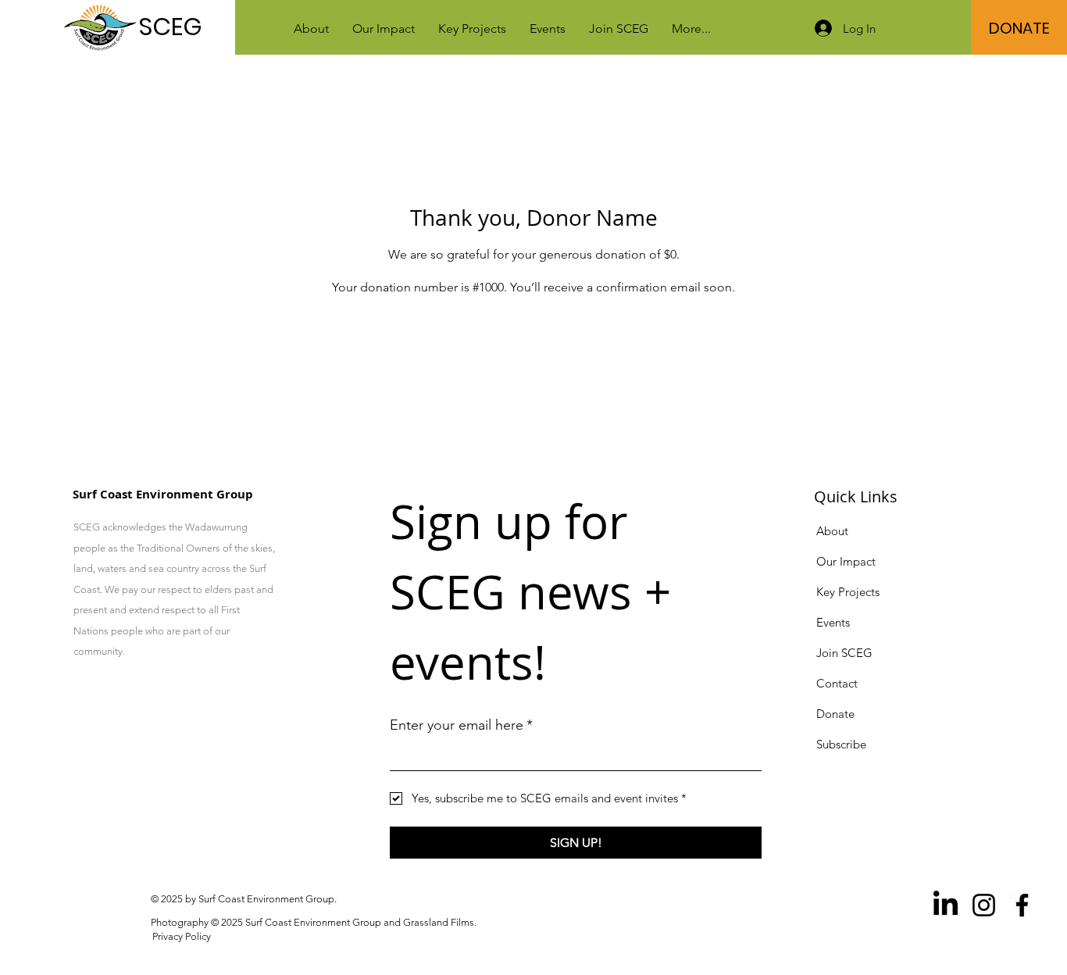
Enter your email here (461, 725)
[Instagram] (984, 905)
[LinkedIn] (945, 905)
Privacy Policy (181, 936)
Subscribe (841, 744)
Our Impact (847, 561)
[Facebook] (1022, 905)
